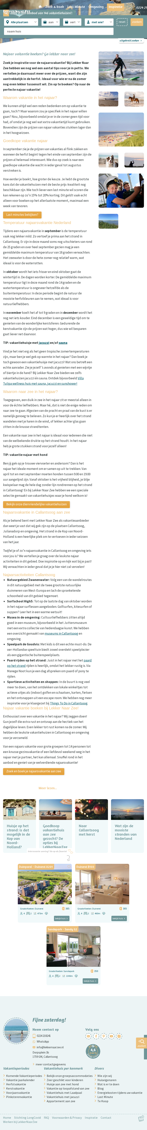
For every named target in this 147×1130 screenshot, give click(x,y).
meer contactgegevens (51, 1064)
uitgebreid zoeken (129, 40)
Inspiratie (91, 1117)
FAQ (46, 1117)
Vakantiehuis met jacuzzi (63, 1097)
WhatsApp (43, 1041)
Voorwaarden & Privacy (67, 1117)
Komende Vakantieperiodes (24, 1076)
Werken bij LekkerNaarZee (20, 1122)
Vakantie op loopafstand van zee (68, 1088)
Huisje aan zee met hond (63, 1084)
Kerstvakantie (15, 1088)
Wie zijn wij (104, 1076)
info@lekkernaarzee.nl (50, 1047)
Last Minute (105, 1097)
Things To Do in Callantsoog (68, 703)
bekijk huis (60, 918)
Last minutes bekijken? (22, 214)
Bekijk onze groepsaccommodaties (70, 1076)
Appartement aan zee (61, 1101)
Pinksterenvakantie (19, 1097)
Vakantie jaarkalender (20, 1080)
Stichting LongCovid (27, 1117)
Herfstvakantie (16, 1084)
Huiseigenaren (106, 1080)
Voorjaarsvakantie (18, 1093)
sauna (63, 343)
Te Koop (102, 1101)
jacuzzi (44, 343)
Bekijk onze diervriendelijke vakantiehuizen (36, 504)
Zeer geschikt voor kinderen (65, 1080)
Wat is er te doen (108, 1084)
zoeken (141, 1046)
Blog (100, 1088)
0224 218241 (44, 1035)
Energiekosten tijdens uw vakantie (119, 1093)
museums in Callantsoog (61, 633)
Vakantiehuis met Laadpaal (64, 1093)
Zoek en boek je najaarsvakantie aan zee (33, 771)
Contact (106, 1117)
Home (7, 1117)
